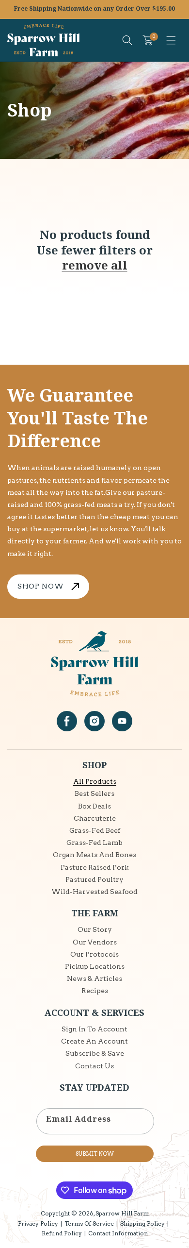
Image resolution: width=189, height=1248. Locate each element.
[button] (171, 40)
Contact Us (94, 1066)
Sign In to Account (94, 1029)
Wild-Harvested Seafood (94, 891)
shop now (40, 586)
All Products (94, 781)
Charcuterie (95, 818)
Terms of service (89, 1223)
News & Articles (94, 978)
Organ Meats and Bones (94, 855)
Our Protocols (94, 954)
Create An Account (94, 1041)
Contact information (118, 1233)
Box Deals (94, 806)
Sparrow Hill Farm (122, 1213)
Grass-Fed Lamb (94, 842)
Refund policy (62, 1233)
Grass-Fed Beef (94, 830)
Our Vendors (95, 942)
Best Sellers (94, 793)
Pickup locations (95, 966)
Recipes (94, 991)
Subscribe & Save (94, 1053)
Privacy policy (38, 1223)
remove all (94, 264)
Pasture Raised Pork (94, 867)
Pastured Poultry (94, 879)
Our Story (95, 929)
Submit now (95, 1153)
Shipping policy (142, 1223)
